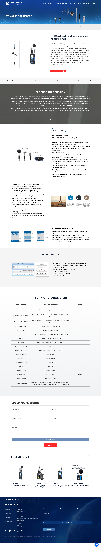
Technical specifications (86, 81)
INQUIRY (49, 529)
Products (19, 26)
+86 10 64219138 (21, 511)
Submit (50, 445)
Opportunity (8, 517)
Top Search (41, 536)
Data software (61, 81)
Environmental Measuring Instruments (35, 26)
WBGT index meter (54, 26)
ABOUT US (8, 513)
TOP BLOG (54, 536)
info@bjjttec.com (22, 525)
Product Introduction (13, 81)
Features (37, 81)
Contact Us (8, 521)
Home (12, 26)
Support (7, 509)
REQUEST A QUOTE (57, 71)
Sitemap (47, 536)
